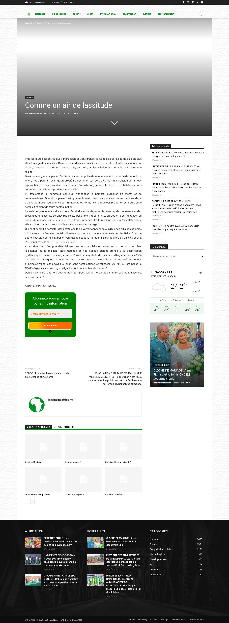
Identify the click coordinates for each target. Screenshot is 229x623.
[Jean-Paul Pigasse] (83, 479)
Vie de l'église (162, 365)
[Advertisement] (48, 77)
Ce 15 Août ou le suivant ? (118, 462)
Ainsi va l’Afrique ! (34, 462)
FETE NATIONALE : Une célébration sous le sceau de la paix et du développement (178, 154)
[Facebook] (183, 2)
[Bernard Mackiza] (123, 479)
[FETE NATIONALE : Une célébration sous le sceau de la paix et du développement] (33, 542)
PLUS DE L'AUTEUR (64, 427)
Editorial (39, 23)
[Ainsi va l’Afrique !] (43, 446)
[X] (193, 2)
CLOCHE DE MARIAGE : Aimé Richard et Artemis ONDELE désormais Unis (172, 374)
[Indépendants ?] (83, 446)
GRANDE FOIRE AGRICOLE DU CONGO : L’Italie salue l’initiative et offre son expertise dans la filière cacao (176, 187)
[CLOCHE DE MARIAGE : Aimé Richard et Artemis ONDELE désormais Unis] (177, 354)
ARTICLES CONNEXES (38, 427)
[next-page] (32, 501)
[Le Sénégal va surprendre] (43, 479)
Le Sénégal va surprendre (37, 494)
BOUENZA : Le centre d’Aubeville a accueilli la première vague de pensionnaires (175, 228)
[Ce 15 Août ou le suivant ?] (123, 446)
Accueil (28, 23)
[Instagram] (188, 2)
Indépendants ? (73, 462)
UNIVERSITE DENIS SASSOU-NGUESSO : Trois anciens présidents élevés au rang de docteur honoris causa (176, 170)
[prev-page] (27, 501)
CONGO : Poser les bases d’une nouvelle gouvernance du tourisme (47, 375)
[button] (200, 14)
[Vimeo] (197, 2)
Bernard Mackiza (113, 494)
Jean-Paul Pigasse (74, 494)
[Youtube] (202, 2)
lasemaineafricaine (37, 113)
